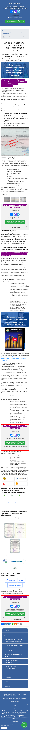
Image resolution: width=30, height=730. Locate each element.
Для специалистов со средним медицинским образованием (13, 640)
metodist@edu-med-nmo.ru (15, 17)
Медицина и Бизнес (10, 673)
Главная (7, 630)
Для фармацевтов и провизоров (14, 645)
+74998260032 (15, 15)
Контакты (7, 686)
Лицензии (7, 716)
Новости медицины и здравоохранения (11, 667)
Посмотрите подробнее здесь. (16, 262)
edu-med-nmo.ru (15, 3)
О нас (6, 681)
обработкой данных (5, 725)
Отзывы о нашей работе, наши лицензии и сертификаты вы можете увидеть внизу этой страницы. (13, 358)
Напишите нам (11, 715)
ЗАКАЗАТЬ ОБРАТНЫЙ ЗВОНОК (15, 21)
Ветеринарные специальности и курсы (14, 655)
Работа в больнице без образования (11, 661)
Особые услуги (9, 650)
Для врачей (8, 635)
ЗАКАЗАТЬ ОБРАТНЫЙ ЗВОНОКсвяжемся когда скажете (15, 222)
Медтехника (8, 677)
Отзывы (12, 716)
